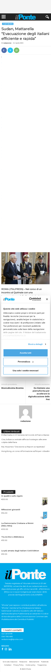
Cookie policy (30, 665)
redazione (7, 43)
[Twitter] (10, 50)
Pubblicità (44, 662)
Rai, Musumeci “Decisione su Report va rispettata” (23, 447)
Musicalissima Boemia (12, 388)
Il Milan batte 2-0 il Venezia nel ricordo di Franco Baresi (25, 435)
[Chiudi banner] (47, 299)
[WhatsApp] (16, 50)
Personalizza (24, 361)
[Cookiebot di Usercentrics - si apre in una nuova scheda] (30, 299)
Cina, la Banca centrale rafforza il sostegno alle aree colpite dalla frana (24, 440)
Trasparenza (42, 665)
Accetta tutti (25, 353)
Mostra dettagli (35, 344)
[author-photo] (25, 411)
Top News (8, 24)
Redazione (23, 662)
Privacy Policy (18, 665)
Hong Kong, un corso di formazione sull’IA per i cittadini (25, 451)
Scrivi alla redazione (10, 662)
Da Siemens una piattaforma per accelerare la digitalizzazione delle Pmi (39, 394)
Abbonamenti (34, 662)
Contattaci (7, 665)
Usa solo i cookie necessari (25, 370)
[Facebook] (4, 50)
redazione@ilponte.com (12, 639)
